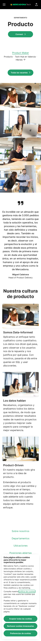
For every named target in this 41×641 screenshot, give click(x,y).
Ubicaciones (21, 545)
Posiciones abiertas (20, 552)
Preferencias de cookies (20, 633)
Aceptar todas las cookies (20, 619)
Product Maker (20, 52)
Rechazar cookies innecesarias (20, 626)
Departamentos (20, 538)
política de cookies (27, 591)
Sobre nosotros (20, 531)
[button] (36, 4)
